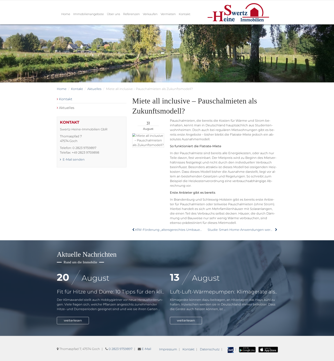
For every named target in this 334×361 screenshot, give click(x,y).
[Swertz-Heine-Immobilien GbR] (238, 12)
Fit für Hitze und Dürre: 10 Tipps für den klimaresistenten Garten (136, 292)
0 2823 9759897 (120, 349)
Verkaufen (150, 14)
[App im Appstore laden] (268, 349)
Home (65, 14)
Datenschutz (210, 349)
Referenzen (131, 14)
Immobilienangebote (88, 14)
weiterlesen (73, 320)
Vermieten (168, 14)
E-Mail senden (73, 159)
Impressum (168, 349)
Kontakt (184, 14)
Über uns (113, 14)
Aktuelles (94, 89)
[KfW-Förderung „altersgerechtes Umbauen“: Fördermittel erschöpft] (133, 230)
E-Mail (146, 349)
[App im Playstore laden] (247, 349)
